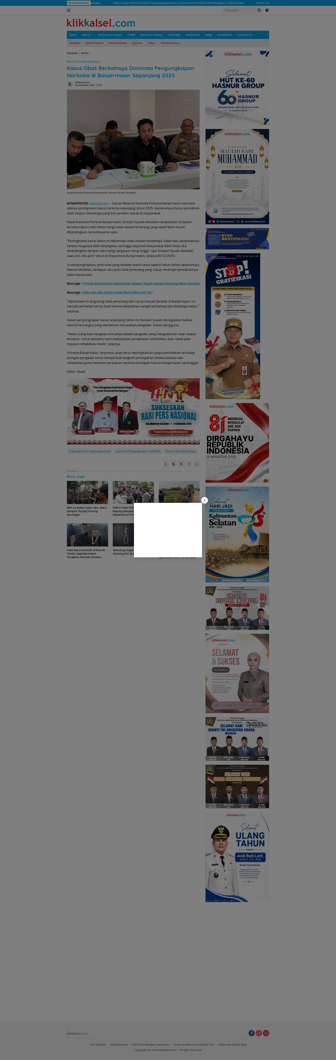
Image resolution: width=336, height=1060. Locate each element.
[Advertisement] (168, 530)
